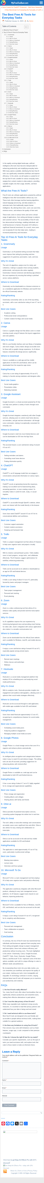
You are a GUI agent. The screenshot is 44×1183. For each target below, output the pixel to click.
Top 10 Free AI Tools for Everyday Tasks (16, 32)
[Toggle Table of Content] (25, 27)
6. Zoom (9, 91)
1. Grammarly (10, 34)
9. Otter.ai (9, 126)
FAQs (5, 151)
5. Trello (9, 80)
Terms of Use (22, 1171)
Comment (5, 1060)
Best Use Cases (13, 44)
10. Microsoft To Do (12, 137)
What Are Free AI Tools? (11, 30)
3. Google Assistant (12, 57)
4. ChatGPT (10, 69)
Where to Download (14, 40)
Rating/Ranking (13, 42)
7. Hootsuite (10, 103)
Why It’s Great (13, 38)
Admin (31, 21)
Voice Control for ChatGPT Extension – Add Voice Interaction (22, 7)
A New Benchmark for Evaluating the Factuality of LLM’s (23, 10)
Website (4, 1096)
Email (4, 1088)
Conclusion (7, 149)
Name (4, 1080)
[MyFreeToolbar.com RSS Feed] (5, 1171)
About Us (13, 1171)
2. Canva (9, 46)
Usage (11, 36)
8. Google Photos (11, 114)
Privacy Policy (32, 1171)
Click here (7, 1160)
